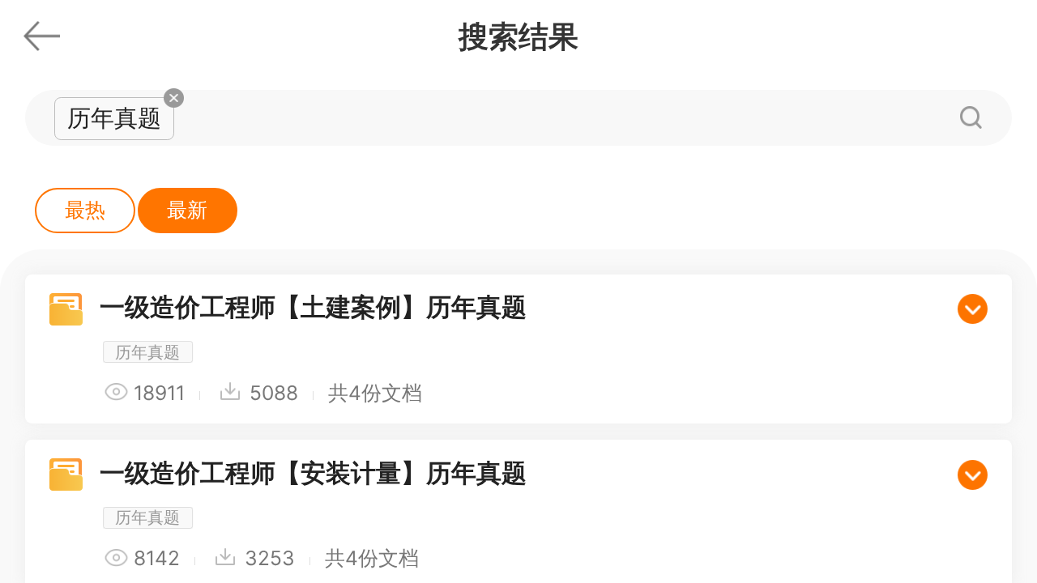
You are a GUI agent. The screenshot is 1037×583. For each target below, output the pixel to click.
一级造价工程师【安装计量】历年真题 (313, 472)
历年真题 (147, 352)
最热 (85, 210)
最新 (187, 210)
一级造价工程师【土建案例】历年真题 (313, 306)
